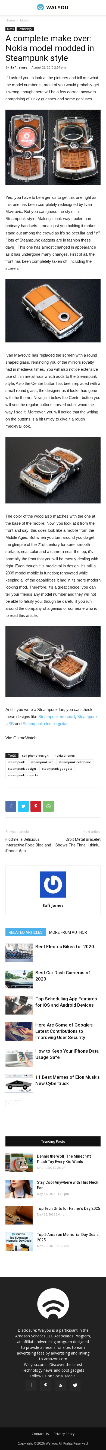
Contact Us (40, 1434)
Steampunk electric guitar (45, 723)
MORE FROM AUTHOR (68, 932)
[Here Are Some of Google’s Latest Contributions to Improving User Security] (19, 1031)
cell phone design (35, 755)
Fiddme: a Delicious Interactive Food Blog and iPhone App (28, 845)
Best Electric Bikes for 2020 (64, 946)
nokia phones (65, 755)
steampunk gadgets (57, 768)
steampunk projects (23, 775)
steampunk (16, 762)
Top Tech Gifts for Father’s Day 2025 (68, 1208)
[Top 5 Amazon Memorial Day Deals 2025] (19, 1241)
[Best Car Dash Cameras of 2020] (19, 979)
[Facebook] (31, 1385)
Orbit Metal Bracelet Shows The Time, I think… (78, 842)
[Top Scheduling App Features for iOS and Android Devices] (19, 1005)
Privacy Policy (64, 1434)
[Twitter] (75, 1385)
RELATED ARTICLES (26, 932)
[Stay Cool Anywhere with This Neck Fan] (19, 1189)
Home (10, 20)
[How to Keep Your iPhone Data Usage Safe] (19, 1057)
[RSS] (60, 1385)
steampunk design (22, 768)
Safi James (18, 67)
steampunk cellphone (75, 762)
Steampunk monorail (56, 716)
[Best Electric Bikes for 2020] (19, 953)
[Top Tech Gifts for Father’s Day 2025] (19, 1215)
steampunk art (42, 762)
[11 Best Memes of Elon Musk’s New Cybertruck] (19, 1083)
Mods (24, 20)
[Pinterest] (45, 1385)
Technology (25, 29)
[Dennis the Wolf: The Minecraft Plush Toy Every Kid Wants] (19, 1163)
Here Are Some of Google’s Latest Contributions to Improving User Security (64, 1031)
